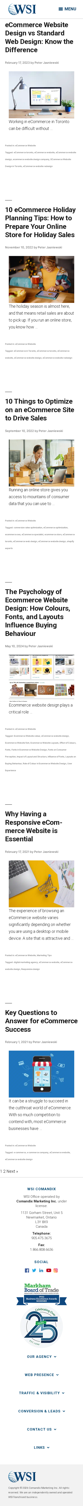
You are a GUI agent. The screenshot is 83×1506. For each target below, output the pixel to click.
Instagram (55, 1270)
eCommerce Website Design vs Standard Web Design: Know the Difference (39, 37)
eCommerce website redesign (38, 166)
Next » (12, 1171)
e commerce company (37, 1152)
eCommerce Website (25, 145)
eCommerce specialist (32, 534)
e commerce (20, 1152)
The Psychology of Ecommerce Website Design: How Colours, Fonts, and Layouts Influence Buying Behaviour (37, 613)
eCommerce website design (28, 357)
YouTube (48, 1270)
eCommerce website (44, 152)
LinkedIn (41, 1270)
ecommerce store (53, 534)
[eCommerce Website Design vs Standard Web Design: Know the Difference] (41, 94)
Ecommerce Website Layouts (44, 743)
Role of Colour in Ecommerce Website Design (44, 763)
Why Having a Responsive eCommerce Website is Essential (33, 826)
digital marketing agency (26, 962)
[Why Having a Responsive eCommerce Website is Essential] (41, 883)
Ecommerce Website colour (27, 736)
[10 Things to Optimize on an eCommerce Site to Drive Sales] (41, 463)
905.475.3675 (41, 1238)
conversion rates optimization (28, 527)
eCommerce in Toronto (25, 351)
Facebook (27, 1270)
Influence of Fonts (56, 756)
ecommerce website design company (31, 159)
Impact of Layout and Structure (32, 756)
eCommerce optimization (55, 527)
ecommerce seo (13, 534)
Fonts (7, 749)
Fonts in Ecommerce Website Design (29, 749)
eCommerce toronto (23, 152)
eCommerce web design (25, 541)
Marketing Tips (44, 955)
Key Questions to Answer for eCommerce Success (41, 1021)
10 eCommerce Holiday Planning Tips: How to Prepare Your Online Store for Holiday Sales (40, 222)
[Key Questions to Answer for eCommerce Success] (41, 1074)
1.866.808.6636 (41, 1249)
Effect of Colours (68, 743)
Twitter (34, 1270)
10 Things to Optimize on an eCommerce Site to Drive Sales (39, 409)
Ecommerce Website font (17, 743)
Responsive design (30, 969)
